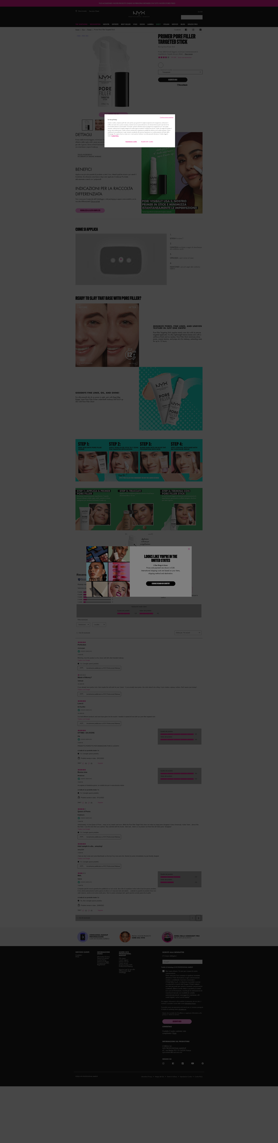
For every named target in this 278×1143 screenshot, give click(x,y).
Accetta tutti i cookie (147, 141)
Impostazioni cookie (131, 141)
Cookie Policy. (115, 136)
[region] (139, 130)
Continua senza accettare (166, 117)
